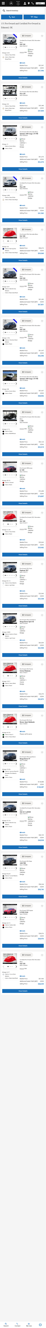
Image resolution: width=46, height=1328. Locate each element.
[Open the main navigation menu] (3, 3)
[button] (16, 47)
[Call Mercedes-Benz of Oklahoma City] (32, 3)
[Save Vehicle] (42, 36)
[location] (28, 3)
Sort (13, 17)
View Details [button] (23, 78)
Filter (36, 17)
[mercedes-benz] (11, 3)
